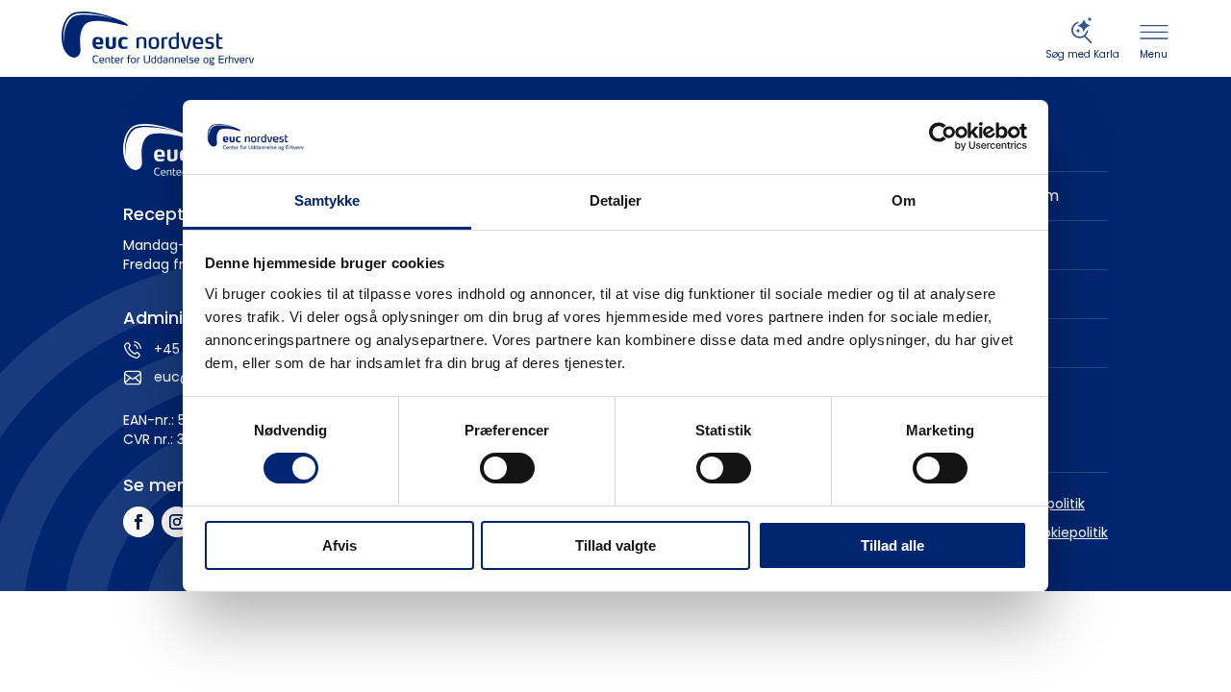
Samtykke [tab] (327, 200)
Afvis (339, 545)
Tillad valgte (615, 545)
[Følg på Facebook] (138, 522)
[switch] (507, 468)
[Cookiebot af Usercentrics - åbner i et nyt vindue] (943, 136)
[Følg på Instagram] (177, 522)
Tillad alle (892, 545)
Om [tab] (904, 200)
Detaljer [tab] (616, 200)
